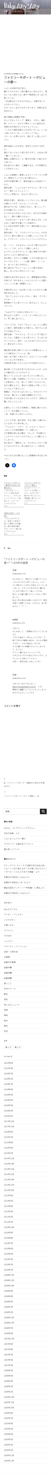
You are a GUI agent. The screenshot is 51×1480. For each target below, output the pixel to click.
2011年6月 (8, 1206)
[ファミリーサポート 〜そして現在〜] (34, 492)
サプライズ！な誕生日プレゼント (18, 843)
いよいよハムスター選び (15, 838)
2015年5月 (8, 1147)
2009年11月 (9, 1280)
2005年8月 (8, 1413)
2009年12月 (9, 1275)
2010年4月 (8, 1253)
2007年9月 (8, 1344)
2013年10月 (9, 1179)
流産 (6, 1009)
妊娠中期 (8, 967)
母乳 (6, 999)
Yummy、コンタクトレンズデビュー (20, 828)
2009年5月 (8, 1301)
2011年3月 (8, 1211)
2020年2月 (8, 1078)
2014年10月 (9, 1163)
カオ (14, 570)
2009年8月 (8, 1296)
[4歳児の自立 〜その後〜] (14, 522)
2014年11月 (9, 1158)
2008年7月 (8, 1328)
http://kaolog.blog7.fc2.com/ (24, 686)
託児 (9, 548)
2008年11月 (9, 1322)
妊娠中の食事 (10, 962)
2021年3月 (8, 1068)
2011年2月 (8, 1216)
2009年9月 (8, 1290)
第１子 (8, 1047)
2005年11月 (9, 1402)
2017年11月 (9, 1126)
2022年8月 (8, 1062)
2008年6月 (8, 1333)
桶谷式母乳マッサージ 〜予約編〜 (19, 887)
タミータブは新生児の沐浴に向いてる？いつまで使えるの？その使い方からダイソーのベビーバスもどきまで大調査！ (25, 868)
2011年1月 (8, 1221)
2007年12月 (9, 1338)
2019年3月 (8, 1094)
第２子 (18, 1047)
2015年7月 (8, 1137)
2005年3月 (8, 1439)
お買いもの (9, 925)
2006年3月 (8, 1381)
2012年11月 (9, 1184)
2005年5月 (8, 1428)
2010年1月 (8, 1269)
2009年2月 (8, 1306)
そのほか (8, 935)
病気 (6, 1015)
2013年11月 (9, 1174)
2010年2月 (8, 1264)
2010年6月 (8, 1248)
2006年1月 (8, 1391)
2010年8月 (8, 1237)
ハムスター (9, 941)
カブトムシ (9, 930)
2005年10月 (9, 1407)
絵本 (6, 1020)
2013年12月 (9, 1169)
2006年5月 (8, 1370)
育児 (6, 1025)
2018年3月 (8, 1105)
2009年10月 (9, 1285)
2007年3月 (8, 1365)
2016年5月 (8, 1131)
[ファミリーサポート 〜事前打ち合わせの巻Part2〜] (14, 493)
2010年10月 (9, 1227)
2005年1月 (8, 1450)
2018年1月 (8, 1116)
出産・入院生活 (11, 951)
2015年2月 (8, 1153)
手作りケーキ (10, 988)
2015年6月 (8, 1142)
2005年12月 (9, 1397)
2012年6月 (8, 1195)
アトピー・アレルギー (14, 914)
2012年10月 (9, 1190)
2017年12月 (9, 1121)
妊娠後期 (8, 978)
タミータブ (9, 865)
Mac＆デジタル (11, 909)
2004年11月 (9, 1460)
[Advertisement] (25, 41)
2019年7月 (8, 1084)
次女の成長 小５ (12, 833)
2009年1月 (8, 1312)
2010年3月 (8, 1259)
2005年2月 (8, 1444)
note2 (21, 74)
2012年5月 (8, 1200)
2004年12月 (9, 1455)
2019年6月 (8, 1089)
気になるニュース (11, 1004)
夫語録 (7, 957)
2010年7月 (8, 1243)
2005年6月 (8, 1423)
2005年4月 (8, 1434)
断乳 (6, 994)
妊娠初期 (8, 972)
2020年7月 (8, 1073)
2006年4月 (8, 1375)
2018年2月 (8, 1110)
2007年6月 (8, 1349)
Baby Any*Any (21, 5)
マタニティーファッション (15, 946)
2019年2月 (8, 1100)
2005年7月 (8, 1418)
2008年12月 (9, 1317)
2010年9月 (8, 1232)
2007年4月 (8, 1359)
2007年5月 (8, 1354)
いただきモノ (10, 919)
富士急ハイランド (12, 849)
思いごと (8, 983)
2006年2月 (8, 1386)
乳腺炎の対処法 (11, 877)
